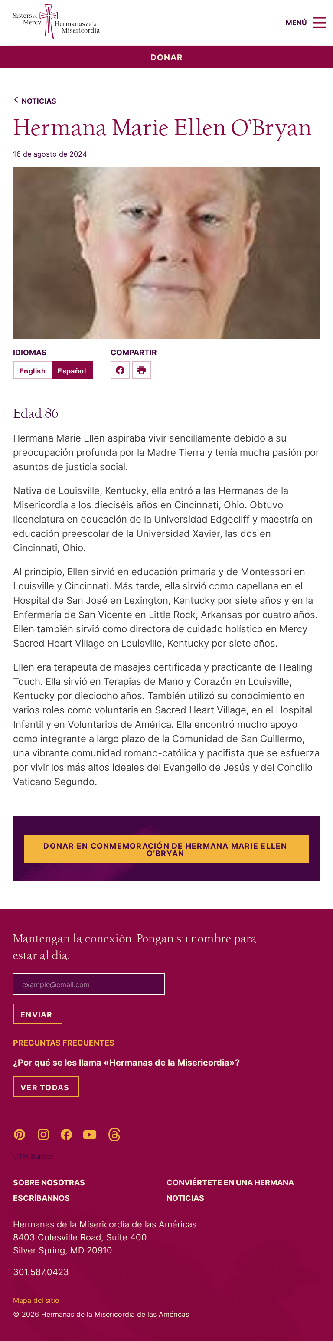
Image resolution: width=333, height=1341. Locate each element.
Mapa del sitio (36, 1300)
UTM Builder (33, 1156)
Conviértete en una (231, 1182)
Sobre (50, 1182)
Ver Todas (44, 1087)
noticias (39, 101)
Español (72, 370)
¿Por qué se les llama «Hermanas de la (127, 1062)
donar (166, 57)
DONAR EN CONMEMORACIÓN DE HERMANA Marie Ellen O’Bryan (165, 849)
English (33, 370)
